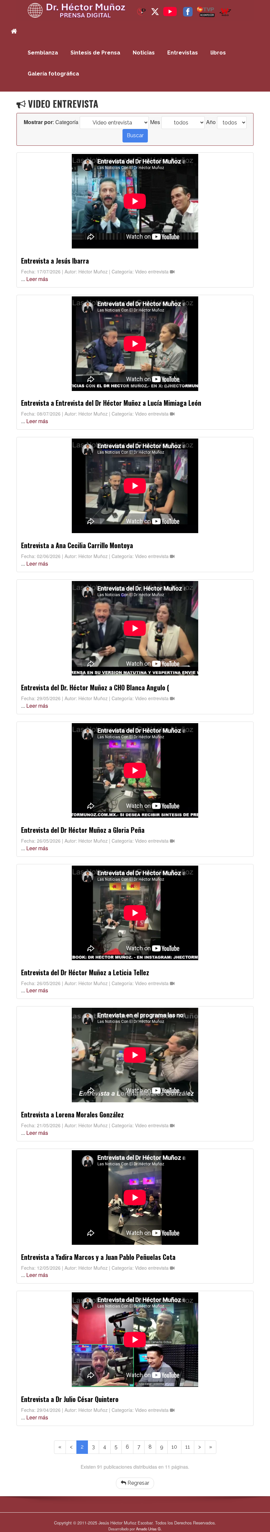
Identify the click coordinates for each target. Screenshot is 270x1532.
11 (187, 1447)
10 (174, 1447)
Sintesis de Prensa (95, 53)
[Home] (14, 31)
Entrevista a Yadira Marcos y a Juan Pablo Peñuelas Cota (98, 1257)
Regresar (137, 1483)
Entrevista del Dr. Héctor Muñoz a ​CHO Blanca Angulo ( (95, 687)
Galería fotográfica (53, 74)
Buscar (135, 135)
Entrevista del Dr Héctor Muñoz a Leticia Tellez (85, 972)
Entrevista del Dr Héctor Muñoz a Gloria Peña (83, 830)
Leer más (37, 279)
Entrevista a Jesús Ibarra (55, 261)
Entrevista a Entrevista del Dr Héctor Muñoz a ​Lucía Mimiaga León (111, 403)
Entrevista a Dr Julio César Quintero (70, 1399)
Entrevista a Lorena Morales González (72, 1114)
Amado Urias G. (149, 1528)
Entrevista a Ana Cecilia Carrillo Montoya (77, 545)
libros (218, 53)
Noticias (144, 53)
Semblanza (43, 53)
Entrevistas (182, 53)
